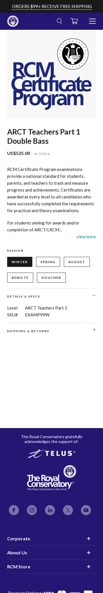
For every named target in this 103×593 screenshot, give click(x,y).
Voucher (51, 277)
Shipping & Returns (28, 331)
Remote (20, 277)
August (76, 262)
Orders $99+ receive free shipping (52, 6)
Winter (20, 262)
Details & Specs (23, 296)
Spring (48, 262)
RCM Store (18, 566)
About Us (17, 552)
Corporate (18, 538)
